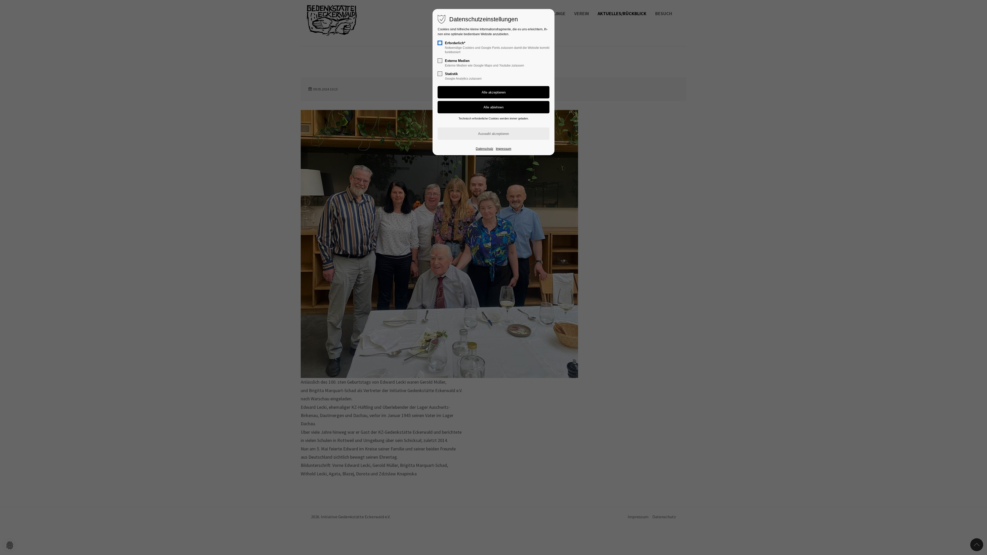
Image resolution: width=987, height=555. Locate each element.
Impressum (503, 149)
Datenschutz (484, 149)
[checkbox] (440, 43)
